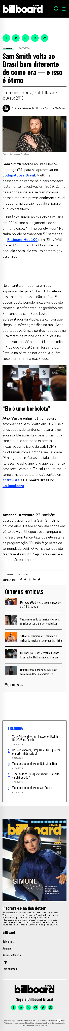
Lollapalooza (8, 48)
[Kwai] (50, 1007)
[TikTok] (43, 1007)
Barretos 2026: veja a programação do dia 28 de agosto (40, 604)
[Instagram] (21, 1007)
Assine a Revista (12, 955)
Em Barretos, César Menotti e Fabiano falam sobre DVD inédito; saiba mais (39, 654)
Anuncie (7, 948)
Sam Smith (23, 574)
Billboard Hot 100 (22, 239)
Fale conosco (10, 969)
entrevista (11, 480)
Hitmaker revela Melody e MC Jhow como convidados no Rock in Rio (38, 671)
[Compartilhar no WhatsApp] (25, 38)
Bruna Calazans (23, 108)
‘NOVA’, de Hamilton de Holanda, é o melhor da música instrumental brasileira (41, 638)
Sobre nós (8, 941)
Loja (5, 962)
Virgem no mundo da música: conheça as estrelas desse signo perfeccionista (41, 621)
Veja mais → (14, 684)
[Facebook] (13, 1007)
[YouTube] (35, 1007)
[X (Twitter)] (28, 1007)
